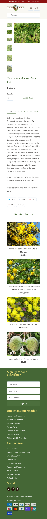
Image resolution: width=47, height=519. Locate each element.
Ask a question (12, 471)
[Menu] (30, 8)
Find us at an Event (14, 463)
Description (11, 112)
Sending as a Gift (13, 434)
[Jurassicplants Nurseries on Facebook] (13, 489)
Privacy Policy (12, 427)
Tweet (13, 199)
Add (12, 205)
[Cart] (37, 8)
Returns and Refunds (15, 420)
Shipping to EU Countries (17, 438)
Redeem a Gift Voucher (16, 431)
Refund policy (12, 478)
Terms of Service (13, 423)
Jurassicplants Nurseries (22, 496)
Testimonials (12, 449)
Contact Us (11, 460)
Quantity (10, 94)
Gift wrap (34, 112)
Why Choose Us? (13, 456)
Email (22, 205)
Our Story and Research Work (18, 452)
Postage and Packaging (16, 416)
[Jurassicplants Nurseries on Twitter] (8, 489)
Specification (23, 112)
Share (23, 199)
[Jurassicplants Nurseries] (16, 10)
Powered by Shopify (15, 500)
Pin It (33, 199)
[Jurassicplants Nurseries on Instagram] (17, 489)
